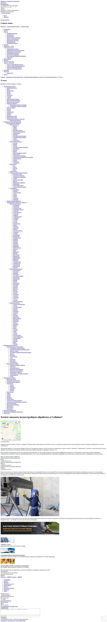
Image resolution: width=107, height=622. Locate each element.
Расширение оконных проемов (18, 106)
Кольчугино (16, 283)
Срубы (15, 178)
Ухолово (15, 339)
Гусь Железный (17, 307)
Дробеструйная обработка (14, 201)
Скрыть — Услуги (16, 83)
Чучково (15, 341)
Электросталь (16, 263)
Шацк (14, 342)
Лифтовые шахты (14, 368)
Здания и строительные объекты (18, 172)
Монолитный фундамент (13, 100)
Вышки (15, 144)
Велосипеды (10, 407)
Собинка (15, 296)
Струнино (16, 297)
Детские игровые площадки (20, 147)
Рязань (15, 328)
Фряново (15, 240)
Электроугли (16, 264)
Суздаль (15, 300)
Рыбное (15, 325)
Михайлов (16, 320)
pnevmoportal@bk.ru (6, 600)
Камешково (16, 277)
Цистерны (13, 361)
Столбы (9, 96)
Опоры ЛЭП (16, 154)
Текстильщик (16, 223)
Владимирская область (51, 77)
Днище (15, 195)
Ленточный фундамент (13, 99)
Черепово (15, 245)
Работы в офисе (11, 107)
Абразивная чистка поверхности (15, 50)
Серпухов (15, 211)
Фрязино (15, 239)
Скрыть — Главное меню (22, 26)
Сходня (15, 221)
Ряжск (14, 327)
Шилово (15, 344)
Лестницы (13, 366)
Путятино (15, 324)
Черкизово (16, 246)
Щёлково (15, 260)
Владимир (16, 271)
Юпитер (15, 267)
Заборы (9, 114)
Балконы (9, 113)
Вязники (15, 273)
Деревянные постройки (19, 177)
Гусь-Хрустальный (18, 276)
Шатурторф (16, 254)
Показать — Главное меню (8, 26)
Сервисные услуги (9, 46)
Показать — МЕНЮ (6, 577)
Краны (12, 353)
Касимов (15, 315)
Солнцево (15, 213)
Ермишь (15, 310)
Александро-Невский (19, 304)
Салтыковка (16, 205)
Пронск (15, 322)
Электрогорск (17, 262)
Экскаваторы (13, 362)
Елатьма (15, 308)
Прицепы (12, 355)
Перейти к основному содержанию (10, 1)
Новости (6, 60)
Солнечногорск (17, 212)
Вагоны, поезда (14, 351)
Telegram (6, 17)
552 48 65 (5, 13)
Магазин (6, 44)
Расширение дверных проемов (18, 105)
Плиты (9, 93)
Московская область (15, 120)
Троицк (15, 229)
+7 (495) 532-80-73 (5, 595)
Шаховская (16, 256)
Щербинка (16, 259)
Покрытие (9, 95)
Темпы (15, 225)
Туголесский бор (17, 230)
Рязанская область (15, 303)
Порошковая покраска (13, 53)
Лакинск (15, 287)
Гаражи (15, 146)
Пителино (16, 321)
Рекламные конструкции (19, 136)
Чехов (14, 250)
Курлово (15, 286)
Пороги (15, 196)
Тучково (15, 233)
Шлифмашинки (11, 42)
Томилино (16, 228)
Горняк (15, 305)
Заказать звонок (5, 20)
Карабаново (16, 279)
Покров (15, 293)
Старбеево (16, 218)
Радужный (16, 294)
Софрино (15, 215)
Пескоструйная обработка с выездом (34, 77)
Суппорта (15, 198)
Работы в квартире (12, 103)
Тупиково (15, 232)
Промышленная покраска (14, 51)
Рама (14, 170)
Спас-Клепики (17, 335)
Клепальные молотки (12, 40)
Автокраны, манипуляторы (17, 348)
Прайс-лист (10, 73)
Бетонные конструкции (13, 102)
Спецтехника (13, 171)
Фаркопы (15, 199)
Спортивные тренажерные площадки (23, 157)
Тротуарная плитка (18, 185)
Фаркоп (12, 389)
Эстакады (15, 161)
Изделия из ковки (18, 130)
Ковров (15, 281)
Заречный (15, 311)
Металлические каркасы (16, 369)
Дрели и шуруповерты (13, 39)
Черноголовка (17, 247)
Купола (15, 150)
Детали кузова (17, 192)
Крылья (15, 168)
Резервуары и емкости (16, 372)
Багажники (16, 189)
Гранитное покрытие (18, 175)
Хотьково (15, 243)
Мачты (15, 151)
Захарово (15, 312)
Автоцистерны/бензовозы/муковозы (19, 349)
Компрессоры (10, 35)
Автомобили (13, 188)
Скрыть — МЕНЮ (17, 577)
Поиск (2, 7)
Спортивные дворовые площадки (19, 373)
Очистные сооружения (19, 155)
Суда (11, 358)
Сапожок (15, 329)
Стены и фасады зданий (19, 187)
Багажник (12, 387)
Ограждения (16, 133)
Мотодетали (13, 164)
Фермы (15, 160)
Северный (16, 206)
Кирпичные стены (12, 88)
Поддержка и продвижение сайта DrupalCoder (13, 620)
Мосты (15, 181)
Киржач (15, 280)
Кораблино (16, 317)
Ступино (15, 219)
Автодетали (10, 383)
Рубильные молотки (12, 43)
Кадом (15, 314)
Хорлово (15, 242)
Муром (15, 290)
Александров (16, 270)
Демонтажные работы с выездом (15, 119)
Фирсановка (16, 235)
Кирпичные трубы (12, 116)
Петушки (15, 291)
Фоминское (16, 236)
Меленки (15, 288)
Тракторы (12, 359)
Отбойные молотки (12, 33)
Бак (14, 165)
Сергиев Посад (17, 208)
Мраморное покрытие (19, 182)
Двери (15, 127)
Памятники (16, 184)
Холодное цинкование (13, 54)
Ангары (15, 143)
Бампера (15, 191)
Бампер (12, 386)
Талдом (15, 222)
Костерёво (16, 284)
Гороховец (16, 274)
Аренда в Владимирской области (16, 66)
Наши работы (7, 59)
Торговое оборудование (19, 137)
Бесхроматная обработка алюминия (16, 56)
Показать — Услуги (6, 83)
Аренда (6, 30)
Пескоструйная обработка (14, 123)
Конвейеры (16, 148)
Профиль (15, 134)
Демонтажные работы (13, 49)
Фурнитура (16, 140)
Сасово (15, 332)
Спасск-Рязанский (18, 337)
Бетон (8, 89)
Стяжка (9, 97)
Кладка (9, 109)
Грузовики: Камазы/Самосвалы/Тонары (20, 352)
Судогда (15, 298)
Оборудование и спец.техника (15, 346)
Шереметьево (16, 257)
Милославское (17, 318)
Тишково (15, 226)
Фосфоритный (17, 238)
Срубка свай (10, 112)
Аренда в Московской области (15, 64)
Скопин (15, 334)
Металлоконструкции (16, 141)
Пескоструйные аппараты (14, 37)
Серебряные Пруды (18, 209)
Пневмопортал (5, 4)
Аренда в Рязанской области (14, 67)
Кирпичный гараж (12, 117)
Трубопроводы (17, 158)
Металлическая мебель (19, 131)
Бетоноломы (10, 36)
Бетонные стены (17, 174)
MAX (5, 15)
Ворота (15, 126)
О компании (7, 29)
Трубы (15, 138)
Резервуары (16, 163)
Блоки (8, 92)
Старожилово (16, 338)
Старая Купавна (17, 216)
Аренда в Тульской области (14, 68)
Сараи (14, 331)
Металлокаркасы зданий (19, 153)
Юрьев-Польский (17, 301)
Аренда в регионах (9, 61)
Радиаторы (10, 409)
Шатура (15, 253)
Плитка (9, 110)
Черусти (15, 249)
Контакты (6, 70)
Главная (3, 77)
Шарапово (16, 252)
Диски (15, 167)
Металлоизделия (14, 124)
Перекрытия (10, 90)
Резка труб (10, 57)
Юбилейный (16, 266)
